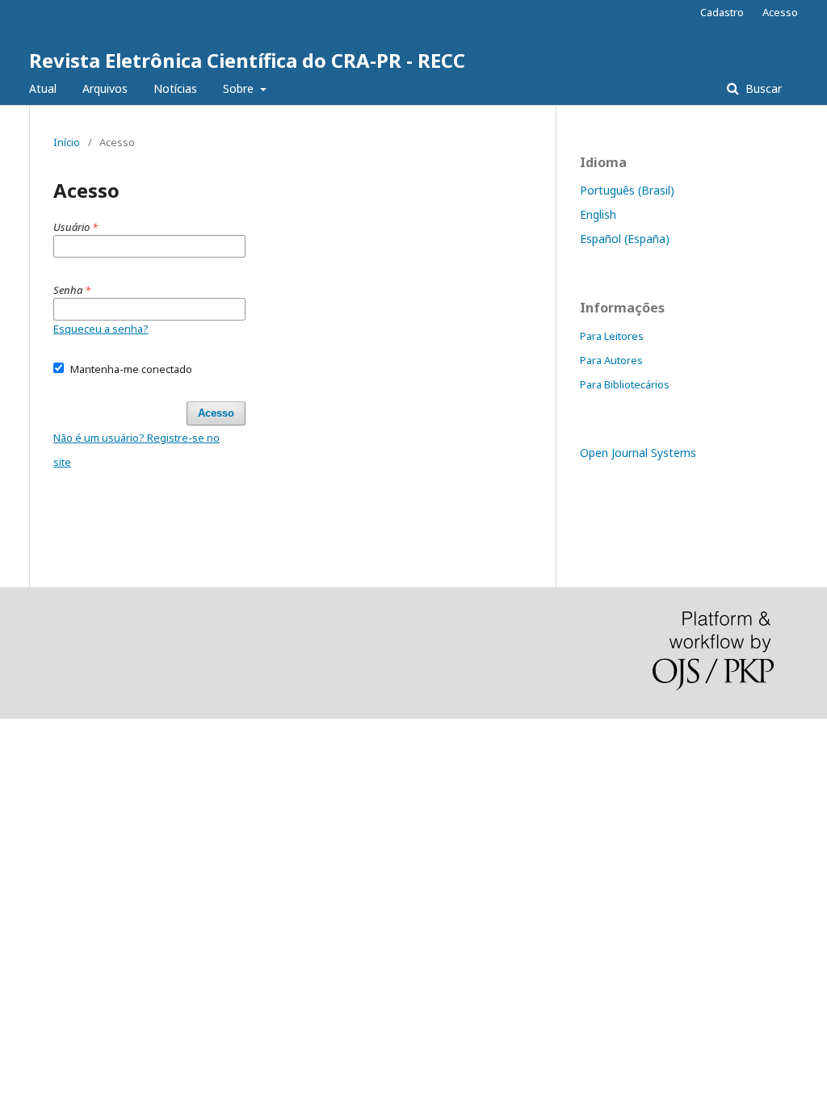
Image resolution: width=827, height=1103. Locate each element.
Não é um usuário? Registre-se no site (136, 449)
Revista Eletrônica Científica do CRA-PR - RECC (247, 60)
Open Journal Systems (638, 452)
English (598, 214)
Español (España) (625, 238)
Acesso (780, 12)
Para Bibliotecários (625, 384)
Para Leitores (612, 336)
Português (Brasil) (627, 190)
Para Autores (611, 360)
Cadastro (722, 12)
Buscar (762, 88)
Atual (43, 88)
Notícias (175, 88)
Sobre (240, 88)
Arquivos (105, 88)
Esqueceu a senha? (101, 328)
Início (66, 142)
